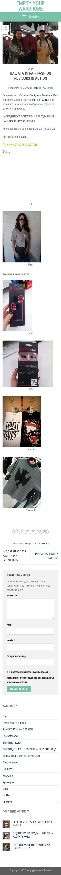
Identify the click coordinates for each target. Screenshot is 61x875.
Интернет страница (16, 656)
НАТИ (43, 99)
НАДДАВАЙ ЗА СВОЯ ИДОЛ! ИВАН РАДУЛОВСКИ (14, 556)
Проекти (7, 802)
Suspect (11, 121)
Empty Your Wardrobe (30, 6)
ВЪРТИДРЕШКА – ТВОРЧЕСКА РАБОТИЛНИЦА (29, 749)
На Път (6, 795)
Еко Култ (7, 769)
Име (10, 624)
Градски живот (11, 762)
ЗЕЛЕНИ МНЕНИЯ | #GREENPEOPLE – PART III (34, 823)
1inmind (21, 121)
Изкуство (8, 775)
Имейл (11, 640)
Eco (5, 716)
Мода (30, 69)
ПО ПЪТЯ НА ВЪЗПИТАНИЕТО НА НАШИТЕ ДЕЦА (31, 846)
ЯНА (35, 99)
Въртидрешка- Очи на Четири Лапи (21, 755)
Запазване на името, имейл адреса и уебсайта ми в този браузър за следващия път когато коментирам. (30, 677)
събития (45, 543)
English (34, 16)
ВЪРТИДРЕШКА (12, 742)
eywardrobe (48, 88)
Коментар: (12, 595)
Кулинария (8, 782)
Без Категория (10, 736)
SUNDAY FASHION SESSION (18, 729)
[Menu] (24, 17)
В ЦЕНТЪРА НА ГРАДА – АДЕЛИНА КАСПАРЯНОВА (33, 835)
